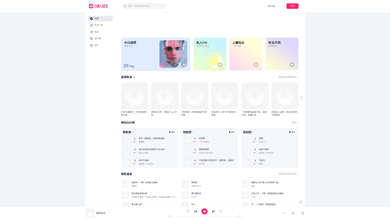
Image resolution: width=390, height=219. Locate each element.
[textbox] (146, 6)
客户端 (271, 6)
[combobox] (144, 6)
